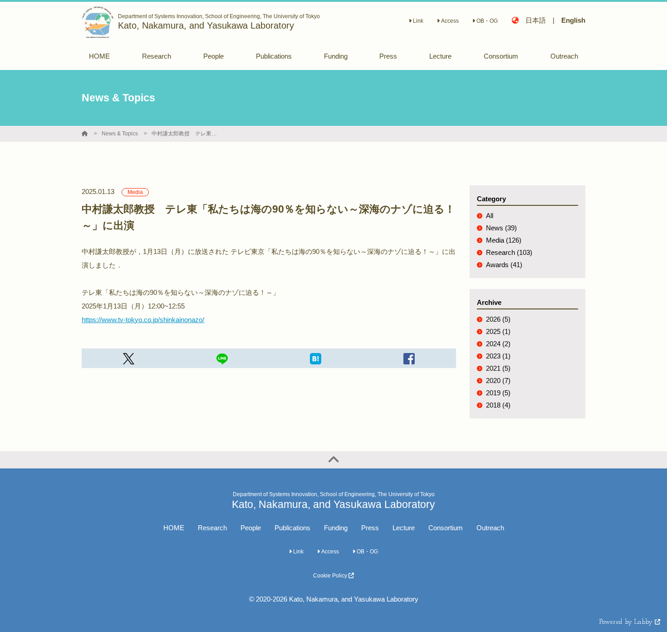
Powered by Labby (627, 622)
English (573, 20)
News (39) (501, 228)
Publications (292, 528)
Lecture (403, 528)
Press (370, 528)
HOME (173, 528)
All (489, 215)
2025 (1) (498, 331)
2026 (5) (498, 319)
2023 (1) (498, 356)
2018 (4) (498, 405)
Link (417, 21)
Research (212, 528)
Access (449, 21)
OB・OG (486, 21)
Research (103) (509, 252)
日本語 (535, 20)
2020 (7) (498, 380)
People (250, 528)
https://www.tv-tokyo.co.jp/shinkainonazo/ (143, 319)
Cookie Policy (330, 575)
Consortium (445, 528)
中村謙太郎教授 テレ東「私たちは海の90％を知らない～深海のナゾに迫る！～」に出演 (186, 133)
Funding (336, 528)
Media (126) (503, 240)
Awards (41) (504, 265)
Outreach (490, 528)
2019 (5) (498, 393)
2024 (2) (498, 344)
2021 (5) (498, 368)
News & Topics (120, 133)
